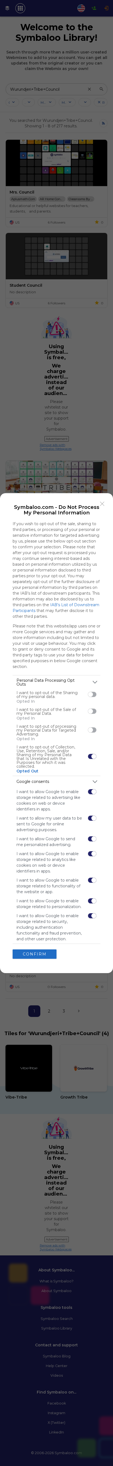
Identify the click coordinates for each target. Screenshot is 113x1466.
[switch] (92, 694)
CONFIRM (35, 954)
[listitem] (56, 682)
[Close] (102, 504)
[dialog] (56, 733)
